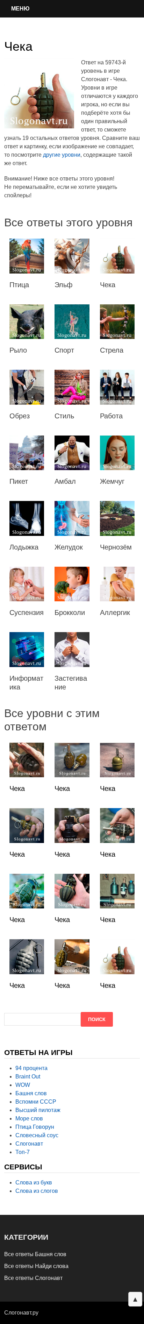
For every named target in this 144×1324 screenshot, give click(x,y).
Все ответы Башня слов (35, 1254)
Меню (20, 9)
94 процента (31, 1068)
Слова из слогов (36, 1191)
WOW (22, 1085)
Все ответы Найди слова (36, 1266)
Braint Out (27, 1076)
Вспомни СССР (35, 1102)
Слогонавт (29, 1144)
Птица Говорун (34, 1127)
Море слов (29, 1118)
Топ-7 (22, 1152)
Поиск (97, 1019)
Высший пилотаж (37, 1110)
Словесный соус (36, 1135)
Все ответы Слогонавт (33, 1278)
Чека (17, 788)
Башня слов (31, 1093)
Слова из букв (33, 1182)
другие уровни (61, 155)
